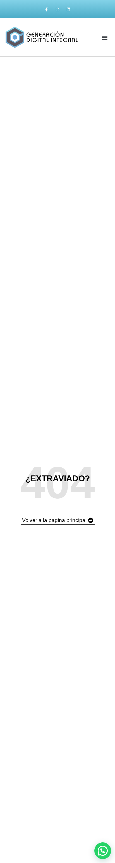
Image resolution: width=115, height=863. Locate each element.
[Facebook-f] (46, 9)
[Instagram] (57, 9)
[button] (104, 37)
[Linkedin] (68, 9)
